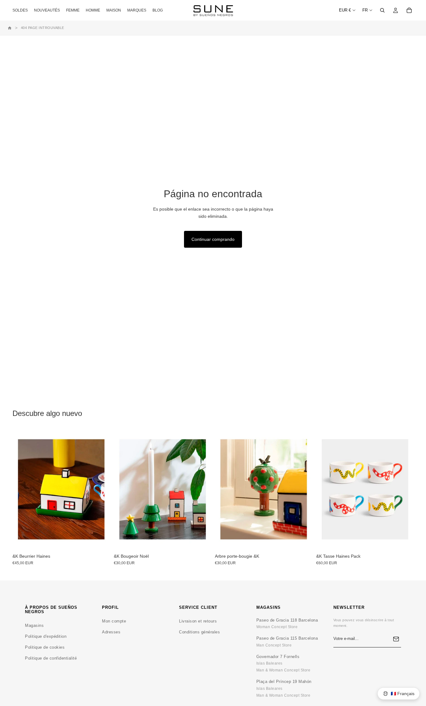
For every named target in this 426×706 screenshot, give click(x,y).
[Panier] (409, 10)
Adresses (111, 632)
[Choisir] (100, 540)
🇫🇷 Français (402, 693)
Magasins (34, 625)
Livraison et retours (198, 621)
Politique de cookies (45, 647)
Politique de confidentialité (51, 658)
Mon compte (114, 621)
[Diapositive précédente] (123, 489)
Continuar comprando (213, 239)
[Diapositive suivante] (201, 489)
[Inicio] (9, 28)
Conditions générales (199, 632)
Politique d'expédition (45, 636)
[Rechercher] (382, 10)
